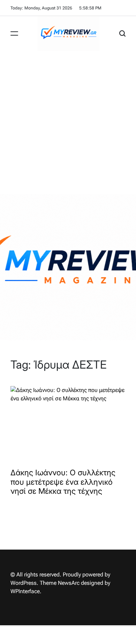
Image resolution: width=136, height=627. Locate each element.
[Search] (122, 33)
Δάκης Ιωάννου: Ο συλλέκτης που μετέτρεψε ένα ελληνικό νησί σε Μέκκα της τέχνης (62, 482)
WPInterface (25, 591)
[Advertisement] (68, 122)
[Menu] (14, 33)
